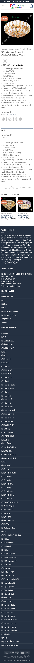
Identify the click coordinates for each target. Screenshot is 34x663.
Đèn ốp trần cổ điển (6, 476)
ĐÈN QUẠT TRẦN (6, 517)
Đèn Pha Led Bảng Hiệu (8, 506)
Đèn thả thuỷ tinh (6, 564)
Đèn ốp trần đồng (6, 487)
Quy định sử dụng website (8, 315)
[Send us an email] (13, 262)
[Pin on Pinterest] (16, 119)
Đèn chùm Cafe (5, 366)
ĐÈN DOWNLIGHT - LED (7, 425)
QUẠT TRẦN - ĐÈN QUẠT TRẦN (10, 641)
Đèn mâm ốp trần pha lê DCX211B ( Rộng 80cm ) (7, 216)
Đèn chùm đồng (5, 381)
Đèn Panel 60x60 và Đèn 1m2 (9, 502)
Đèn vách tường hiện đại (8, 616)
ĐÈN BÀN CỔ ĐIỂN (6, 359)
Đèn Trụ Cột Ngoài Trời (7, 586)
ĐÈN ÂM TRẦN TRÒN (7, 344)
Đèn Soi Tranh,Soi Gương (8, 528)
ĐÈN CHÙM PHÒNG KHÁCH (8, 410)
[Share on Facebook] (6, 119)
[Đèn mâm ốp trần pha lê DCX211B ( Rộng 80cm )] (8, 204)
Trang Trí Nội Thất (6, 319)
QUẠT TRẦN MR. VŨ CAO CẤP (9, 645)
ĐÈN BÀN (3, 352)
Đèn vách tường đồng (7, 612)
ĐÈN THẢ (3, 531)
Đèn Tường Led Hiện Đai (8, 594)
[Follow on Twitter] (10, 262)
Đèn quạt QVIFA (5, 513)
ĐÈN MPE (3, 462)
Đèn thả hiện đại (6, 546)
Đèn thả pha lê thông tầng (9, 557)
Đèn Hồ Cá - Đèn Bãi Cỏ (8, 432)
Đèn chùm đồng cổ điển (8, 385)
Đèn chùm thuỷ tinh (7, 421)
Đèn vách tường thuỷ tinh (8, 623)
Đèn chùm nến (5, 392)
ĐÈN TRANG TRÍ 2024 (7, 572)
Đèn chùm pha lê (6, 396)
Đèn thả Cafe (5, 539)
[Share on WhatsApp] (3, 119)
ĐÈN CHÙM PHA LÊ (6, 399)
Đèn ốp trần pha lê (6, 498)
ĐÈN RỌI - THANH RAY (7, 520)
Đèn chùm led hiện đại (7, 388)
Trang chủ (4, 49)
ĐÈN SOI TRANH (5, 524)
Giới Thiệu (4, 304)
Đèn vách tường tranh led (8, 627)
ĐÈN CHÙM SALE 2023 (7, 414)
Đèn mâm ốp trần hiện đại (8, 454)
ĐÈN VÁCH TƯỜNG (6, 597)
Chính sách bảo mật (7, 297)
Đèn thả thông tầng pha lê (9, 561)
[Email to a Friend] (13, 119)
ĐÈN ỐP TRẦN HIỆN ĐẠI (8, 495)
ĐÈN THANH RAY (6, 568)
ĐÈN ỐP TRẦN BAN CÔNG (8, 473)
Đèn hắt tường (5, 429)
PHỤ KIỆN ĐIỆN (5, 634)
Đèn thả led (4, 550)
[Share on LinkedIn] (20, 119)
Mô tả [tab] (3, 130)
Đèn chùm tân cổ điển (7, 418)
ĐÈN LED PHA (5, 440)
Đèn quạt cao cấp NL (7, 509)
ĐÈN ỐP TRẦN (5, 469)
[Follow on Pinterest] (16, 262)
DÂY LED (3, 337)
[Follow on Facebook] (3, 262)
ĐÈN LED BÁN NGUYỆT (7, 436)
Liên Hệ (3, 308)
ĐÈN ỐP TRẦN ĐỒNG (7, 484)
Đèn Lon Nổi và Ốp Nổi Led (8, 447)
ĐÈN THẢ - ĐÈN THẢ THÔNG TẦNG (11, 535)
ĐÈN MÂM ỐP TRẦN (13, 49)
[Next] (33, 210)
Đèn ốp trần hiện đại (7, 491)
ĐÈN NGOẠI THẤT (6, 465)
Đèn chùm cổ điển (6, 377)
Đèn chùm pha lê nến (7, 407)
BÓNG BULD (4, 333)
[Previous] (1, 210)
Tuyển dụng (4, 322)
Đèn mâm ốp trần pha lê (26, 49)
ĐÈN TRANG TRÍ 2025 (7, 575)
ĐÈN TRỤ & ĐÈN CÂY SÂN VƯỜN (10, 579)
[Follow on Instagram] (6, 262)
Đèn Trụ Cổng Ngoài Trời (8, 583)
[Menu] (2, 6)
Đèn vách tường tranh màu (9, 630)
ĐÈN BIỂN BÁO (5, 363)
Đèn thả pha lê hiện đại (8, 553)
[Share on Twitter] (10, 119)
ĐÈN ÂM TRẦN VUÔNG (7, 348)
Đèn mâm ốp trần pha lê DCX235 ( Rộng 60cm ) (23, 216)
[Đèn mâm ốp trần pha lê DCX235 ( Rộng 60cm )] (25, 204)
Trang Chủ (6, 656)
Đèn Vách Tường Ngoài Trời (9, 619)
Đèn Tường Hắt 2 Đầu (7, 590)
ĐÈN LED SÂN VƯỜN (6, 443)
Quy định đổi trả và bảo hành (9, 311)
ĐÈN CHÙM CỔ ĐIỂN (6, 370)
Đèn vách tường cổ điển (8, 605)
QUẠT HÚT (4, 638)
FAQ (2, 300)
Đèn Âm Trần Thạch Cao (8, 341)
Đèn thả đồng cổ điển (7, 542)
